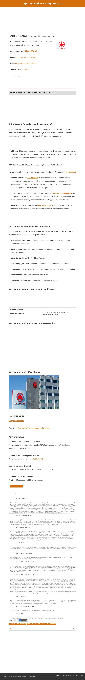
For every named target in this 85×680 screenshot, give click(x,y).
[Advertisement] (42, 21)
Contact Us (65, 675)
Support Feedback (16, 421)
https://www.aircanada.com (26, 63)
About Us (58, 675)
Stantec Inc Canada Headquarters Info (33, 428)
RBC (74, 629)
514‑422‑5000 (32, 178)
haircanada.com (44, 205)
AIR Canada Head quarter (49, 623)
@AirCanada (24, 69)
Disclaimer (72, 675)
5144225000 (30, 51)
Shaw (11, 629)
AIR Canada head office (33, 623)
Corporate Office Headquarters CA (42, 3)
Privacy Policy (80, 675)
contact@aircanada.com (25, 57)
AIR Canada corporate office (17, 623)
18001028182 (38, 459)
